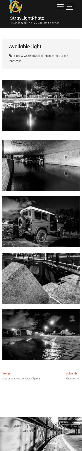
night (48, 56)
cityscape (38, 56)
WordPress (71, 426)
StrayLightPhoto (26, 18)
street (56, 56)
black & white (22, 56)
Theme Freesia (55, 426)
